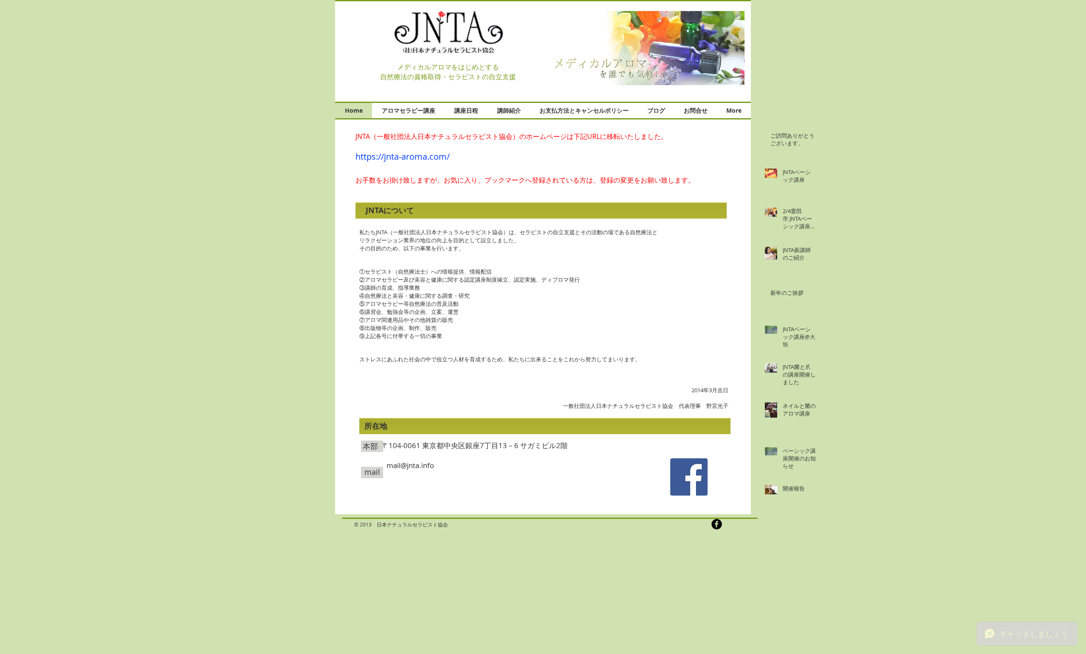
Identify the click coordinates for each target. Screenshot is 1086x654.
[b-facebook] (716, 524)
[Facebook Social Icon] (689, 477)
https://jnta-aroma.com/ (402, 156)
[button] (649, 48)
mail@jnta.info (410, 465)
